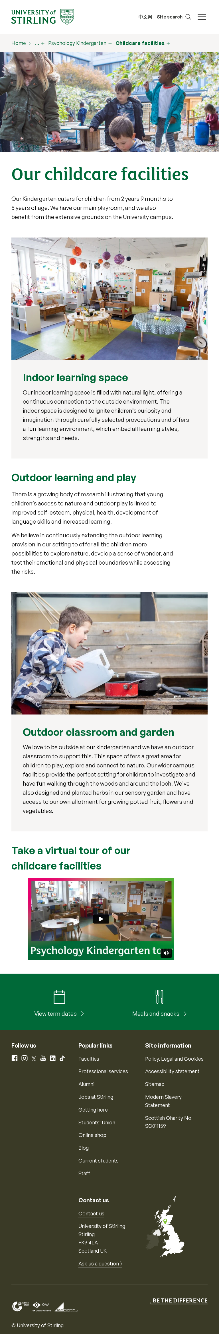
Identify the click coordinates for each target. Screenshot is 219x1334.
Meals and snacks (156, 1013)
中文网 (145, 17)
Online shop (92, 1135)
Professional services (103, 1071)
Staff (84, 1173)
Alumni (86, 1084)
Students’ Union (96, 1122)
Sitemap (155, 1084)
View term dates (56, 1013)
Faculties (88, 1059)
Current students (98, 1160)
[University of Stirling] (42, 16)
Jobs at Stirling (95, 1097)
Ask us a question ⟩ (100, 1263)
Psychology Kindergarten (77, 43)
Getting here (93, 1109)
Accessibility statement (172, 1071)
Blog (83, 1148)
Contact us (91, 1213)
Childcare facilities (140, 43)
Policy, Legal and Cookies (174, 1059)
